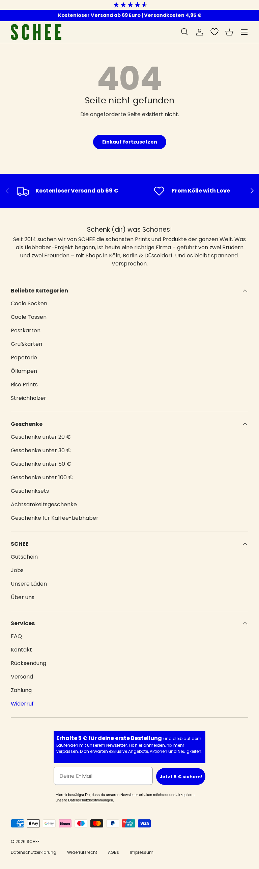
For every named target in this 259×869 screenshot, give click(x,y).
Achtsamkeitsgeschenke (44, 504)
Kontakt (21, 650)
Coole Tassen (29, 317)
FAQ (16, 636)
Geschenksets (30, 491)
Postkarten (25, 330)
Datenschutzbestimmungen (90, 800)
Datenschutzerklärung (33, 852)
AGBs (113, 852)
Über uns (22, 597)
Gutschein (24, 557)
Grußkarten (26, 344)
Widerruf (22, 704)
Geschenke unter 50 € (41, 464)
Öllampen (24, 371)
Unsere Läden (29, 584)
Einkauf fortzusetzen (129, 141)
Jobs (17, 570)
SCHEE (33, 841)
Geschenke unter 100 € (42, 477)
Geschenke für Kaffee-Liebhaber (54, 518)
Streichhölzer (28, 398)
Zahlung (21, 690)
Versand (22, 677)
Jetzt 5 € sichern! (181, 776)
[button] (229, 32)
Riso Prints (24, 384)
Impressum (141, 852)
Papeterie (24, 357)
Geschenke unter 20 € (41, 437)
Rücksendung (28, 663)
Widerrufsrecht (82, 852)
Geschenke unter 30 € (41, 450)
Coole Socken (29, 303)
